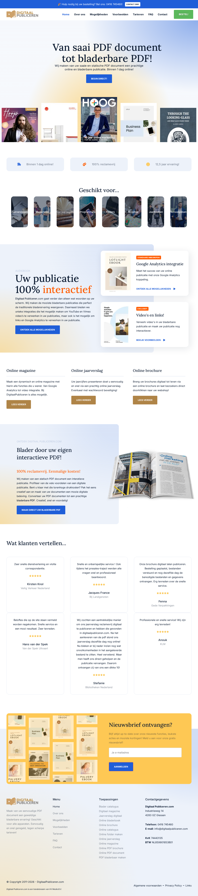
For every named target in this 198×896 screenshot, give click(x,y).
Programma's (88, 211)
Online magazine (108, 843)
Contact (162, 14)
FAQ (150, 14)
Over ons (79, 14)
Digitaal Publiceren (26, 298)
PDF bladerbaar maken (112, 857)
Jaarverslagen (19, 211)
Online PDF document (111, 852)
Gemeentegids (65, 211)
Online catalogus (108, 829)
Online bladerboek (109, 820)
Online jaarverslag (109, 838)
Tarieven (138, 14)
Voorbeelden (120, 14)
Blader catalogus (108, 806)
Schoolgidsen (178, 211)
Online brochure (108, 825)
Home (65, 14)
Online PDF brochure (111, 848)
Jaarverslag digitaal (110, 815)
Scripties (133, 211)
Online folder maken (111, 834)
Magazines (42, 211)
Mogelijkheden (99, 14)
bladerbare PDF (26, 500)
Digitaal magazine (109, 811)
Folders (110, 211)
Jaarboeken (156, 211)
